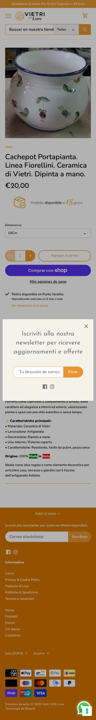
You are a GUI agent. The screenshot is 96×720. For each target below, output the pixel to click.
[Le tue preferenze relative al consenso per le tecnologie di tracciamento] (87, 711)
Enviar (73, 372)
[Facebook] (45, 386)
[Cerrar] (86, 326)
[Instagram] (52, 386)
